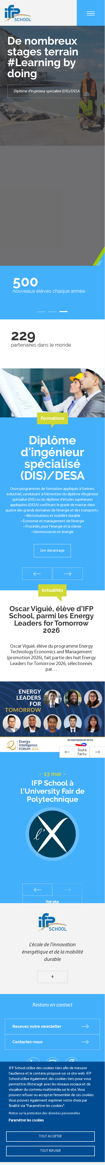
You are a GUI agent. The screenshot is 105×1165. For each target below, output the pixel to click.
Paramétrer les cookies (26, 1120)
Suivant (68, 574)
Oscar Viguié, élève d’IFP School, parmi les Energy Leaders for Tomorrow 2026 (51, 619)
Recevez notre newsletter (36, 1026)
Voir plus (52, 902)
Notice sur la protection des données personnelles (44, 1113)
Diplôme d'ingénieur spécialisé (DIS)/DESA (47, 91)
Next (67, 890)
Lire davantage (52, 551)
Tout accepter (50, 1136)
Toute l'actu (82, 752)
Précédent (37, 574)
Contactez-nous (27, 1042)
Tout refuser (50, 1151)
